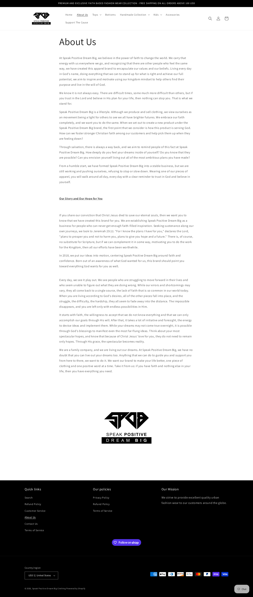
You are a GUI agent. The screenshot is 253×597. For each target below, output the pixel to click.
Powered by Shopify (75, 588)
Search (29, 497)
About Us (30, 517)
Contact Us (31, 523)
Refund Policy (33, 504)
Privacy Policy (101, 497)
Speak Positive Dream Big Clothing (49, 588)
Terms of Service (34, 530)
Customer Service (35, 510)
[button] (96, 15)
